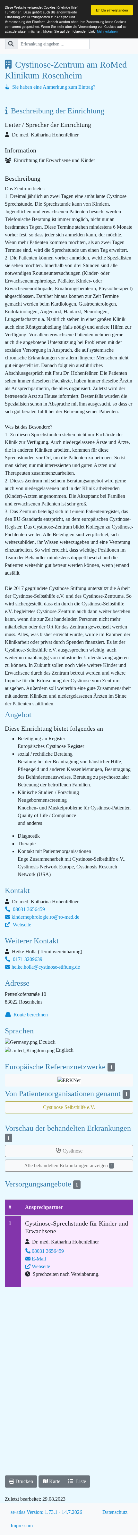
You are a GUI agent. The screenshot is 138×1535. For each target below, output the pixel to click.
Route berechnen (30, 1014)
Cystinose (72, 1150)
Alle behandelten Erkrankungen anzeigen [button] (68, 1165)
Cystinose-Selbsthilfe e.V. (69, 1107)
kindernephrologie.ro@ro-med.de (45, 917)
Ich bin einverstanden (112, 10)
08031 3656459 (28, 909)
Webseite (21, 924)
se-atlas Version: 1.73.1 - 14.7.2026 (46, 1512)
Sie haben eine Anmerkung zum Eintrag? (53, 87)
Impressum (22, 1525)
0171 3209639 (27, 959)
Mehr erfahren (107, 31)
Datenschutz (114, 1512)
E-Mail (39, 1258)
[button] (69, 1080)
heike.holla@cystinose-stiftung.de (46, 967)
